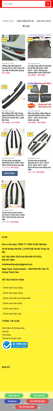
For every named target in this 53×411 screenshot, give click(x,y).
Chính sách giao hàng (13, 293)
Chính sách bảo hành (12, 303)
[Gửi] (47, 3)
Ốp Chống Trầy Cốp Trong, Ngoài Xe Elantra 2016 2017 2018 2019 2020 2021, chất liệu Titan (13, 116)
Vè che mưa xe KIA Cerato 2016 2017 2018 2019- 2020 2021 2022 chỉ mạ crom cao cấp (13, 216)
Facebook (12, 401)
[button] (26, 26)
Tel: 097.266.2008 (26, 407)
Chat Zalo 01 (13, 395)
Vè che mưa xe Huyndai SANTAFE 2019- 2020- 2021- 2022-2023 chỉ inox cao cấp (13, 163)
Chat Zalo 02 (39, 395)
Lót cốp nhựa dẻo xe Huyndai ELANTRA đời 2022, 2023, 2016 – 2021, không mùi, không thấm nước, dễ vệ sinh (39, 69)
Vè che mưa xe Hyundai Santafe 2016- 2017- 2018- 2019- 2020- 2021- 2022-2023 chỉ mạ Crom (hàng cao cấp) (39, 165)
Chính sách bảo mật (12, 314)
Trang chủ (8, 21)
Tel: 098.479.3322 (37, 401)
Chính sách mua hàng (13, 287)
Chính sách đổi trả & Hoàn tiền (16, 298)
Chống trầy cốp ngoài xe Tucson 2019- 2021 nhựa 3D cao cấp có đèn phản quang (13, 68)
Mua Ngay (9, 173)
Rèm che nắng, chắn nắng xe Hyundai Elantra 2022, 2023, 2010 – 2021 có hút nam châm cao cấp (39, 116)
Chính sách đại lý (11, 308)
